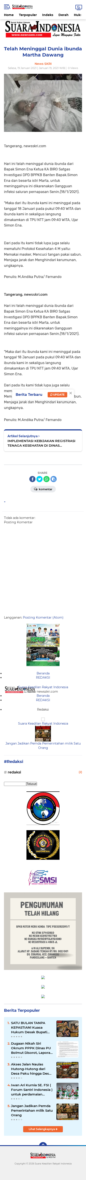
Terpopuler (28, 15)
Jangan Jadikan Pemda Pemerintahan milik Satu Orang (43, 745)
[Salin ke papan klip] (53, 479)
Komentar (45, 489)
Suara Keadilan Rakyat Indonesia (43, 687)
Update (58, 394)
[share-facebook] (32, 479)
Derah (63, 15)
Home (9, 15)
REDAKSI (43, 677)
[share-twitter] (39, 479)
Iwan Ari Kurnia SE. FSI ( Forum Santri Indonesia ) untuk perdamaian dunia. (31, 1090)
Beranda (43, 673)
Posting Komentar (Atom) (43, 617)
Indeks (47, 15)
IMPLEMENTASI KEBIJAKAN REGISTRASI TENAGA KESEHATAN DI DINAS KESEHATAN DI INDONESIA (41, 443)
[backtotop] (43, 1146)
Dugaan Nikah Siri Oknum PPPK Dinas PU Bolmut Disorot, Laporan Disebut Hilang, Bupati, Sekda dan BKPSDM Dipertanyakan (31, 1048)
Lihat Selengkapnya (42, 1129)
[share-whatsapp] (46, 479)
